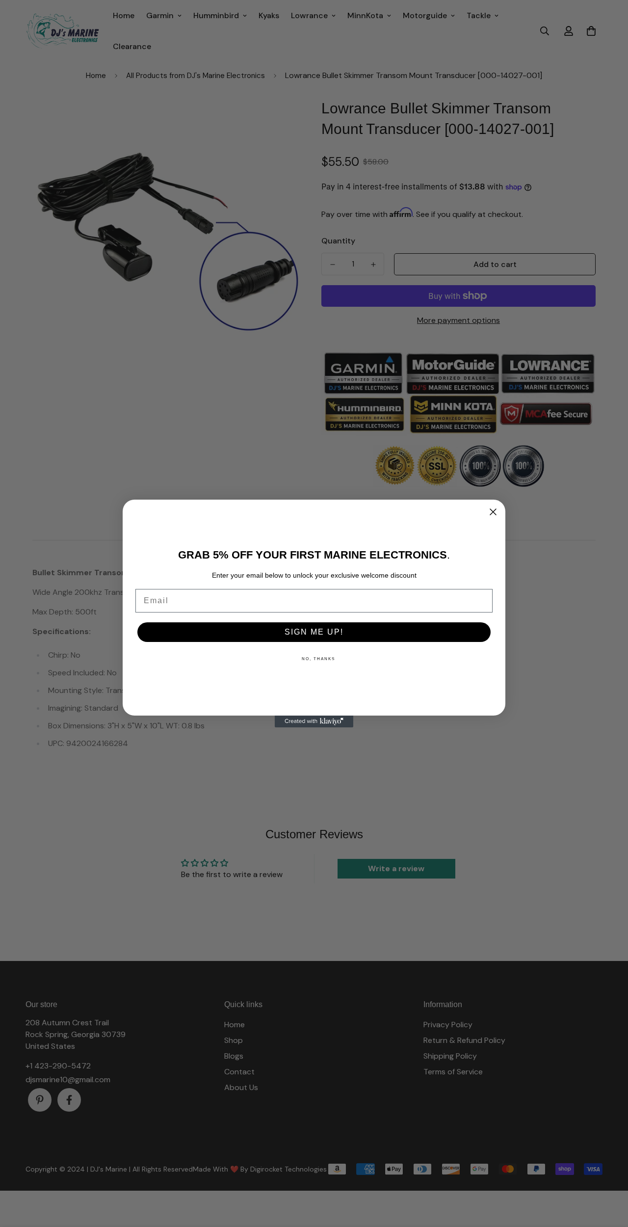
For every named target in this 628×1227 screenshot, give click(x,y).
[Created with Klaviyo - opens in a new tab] (314, 721)
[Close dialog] (493, 512)
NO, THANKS (318, 659)
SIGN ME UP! (314, 632)
